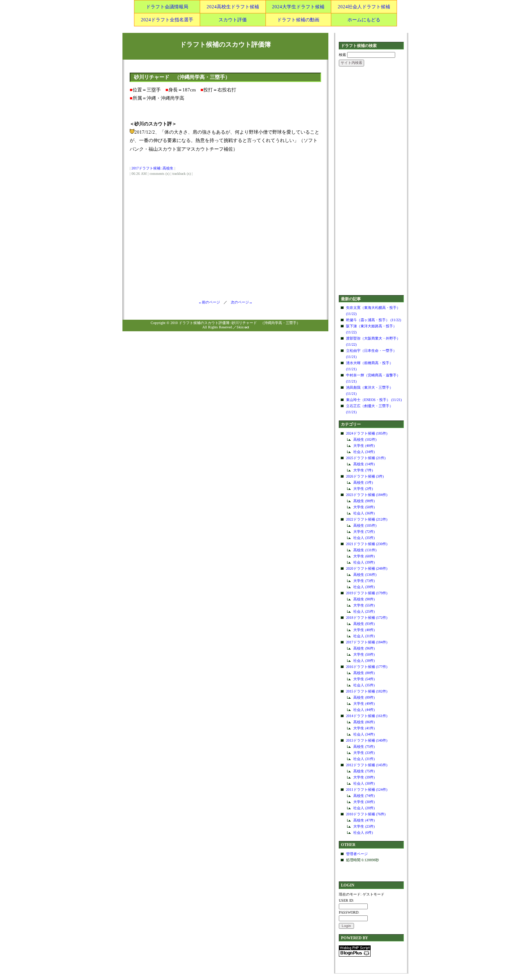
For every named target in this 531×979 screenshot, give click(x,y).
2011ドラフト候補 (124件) (366, 790)
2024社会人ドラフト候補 (364, 6)
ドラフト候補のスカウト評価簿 (225, 44)
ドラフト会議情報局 (167, 6)
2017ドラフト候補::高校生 (152, 168)
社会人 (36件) (364, 513)
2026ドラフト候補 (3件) (365, 476)
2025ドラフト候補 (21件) (365, 458)
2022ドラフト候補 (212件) (366, 519)
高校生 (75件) (364, 747)
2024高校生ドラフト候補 (233, 6)
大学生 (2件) (363, 489)
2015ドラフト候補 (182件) (366, 691)
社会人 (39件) (364, 562)
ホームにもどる (363, 19)
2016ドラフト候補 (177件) (366, 667)
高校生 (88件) (364, 673)
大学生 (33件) (364, 753)
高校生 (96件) (364, 648)
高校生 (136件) (364, 575)
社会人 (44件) (364, 710)
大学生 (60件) (364, 556)
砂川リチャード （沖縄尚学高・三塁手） (182, 77)
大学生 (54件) (364, 679)
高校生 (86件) (364, 722)
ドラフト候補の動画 (298, 19)
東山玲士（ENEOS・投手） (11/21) (374, 400)
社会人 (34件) (364, 452)
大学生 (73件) (364, 581)
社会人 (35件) (364, 538)
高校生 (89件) (364, 697)
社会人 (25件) (364, 611)
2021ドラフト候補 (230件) (366, 544)
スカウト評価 (233, 19)
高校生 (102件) (364, 439)
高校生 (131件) (364, 550)
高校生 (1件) (363, 482)
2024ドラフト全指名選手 (167, 19)
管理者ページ (357, 854)
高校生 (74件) (364, 796)
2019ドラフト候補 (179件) (366, 593)
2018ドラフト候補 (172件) (366, 618)
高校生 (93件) (364, 624)
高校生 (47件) (364, 820)
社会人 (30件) (364, 783)
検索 (342, 55)
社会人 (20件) (364, 808)
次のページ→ (239, 302)
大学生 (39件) (364, 777)
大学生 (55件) (364, 605)
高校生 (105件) (364, 525)
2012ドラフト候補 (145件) (366, 765)
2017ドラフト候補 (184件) (366, 642)
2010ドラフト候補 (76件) (365, 814)
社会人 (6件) (363, 832)
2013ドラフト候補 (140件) (366, 740)
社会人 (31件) (364, 636)
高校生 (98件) (364, 501)
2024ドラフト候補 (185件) (366, 433)
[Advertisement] (371, 181)
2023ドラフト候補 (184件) (366, 495)
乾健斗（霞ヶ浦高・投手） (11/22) (373, 320)
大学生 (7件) (363, 470)
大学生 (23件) (364, 826)
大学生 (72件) (364, 532)
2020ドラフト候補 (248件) (366, 568)
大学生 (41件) (364, 728)
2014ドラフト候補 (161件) (366, 716)
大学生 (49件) (364, 704)
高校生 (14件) (364, 464)
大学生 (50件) (364, 507)
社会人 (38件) (364, 661)
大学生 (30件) (364, 802)
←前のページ (211, 302)
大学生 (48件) (364, 446)
